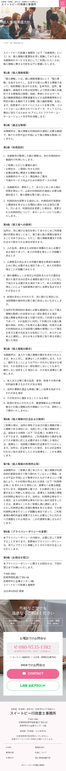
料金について (41, 752)
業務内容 (10, 752)
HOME (8, 747)
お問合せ (10, 757)
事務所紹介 (40, 747)
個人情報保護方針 (43, 757)
